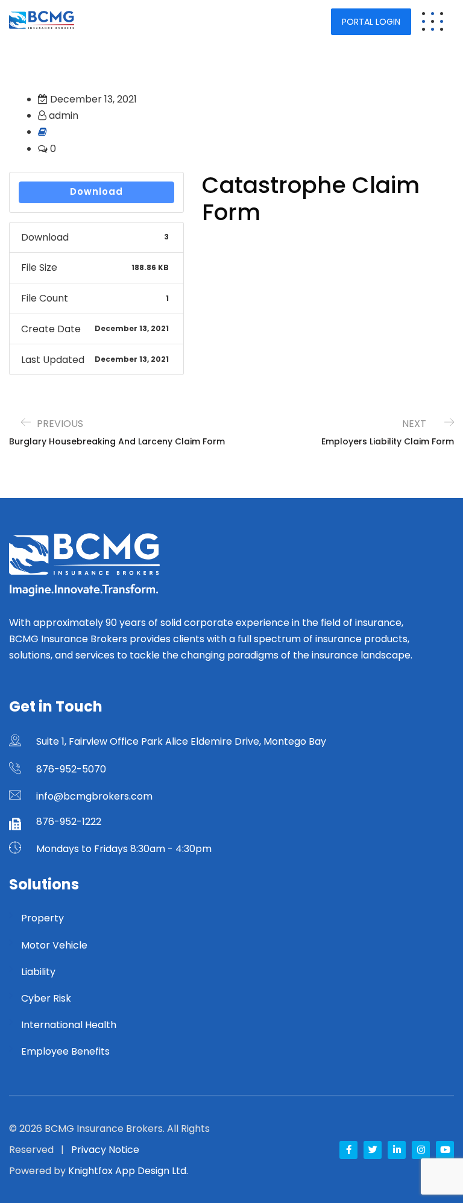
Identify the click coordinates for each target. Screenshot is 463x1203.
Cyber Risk (46, 998)
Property (42, 918)
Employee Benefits (65, 1051)
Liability (38, 972)
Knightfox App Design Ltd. (128, 1171)
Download (96, 191)
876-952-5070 (71, 769)
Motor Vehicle (54, 945)
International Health (68, 1025)
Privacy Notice (105, 1150)
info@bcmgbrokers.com (94, 796)
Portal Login (371, 22)
